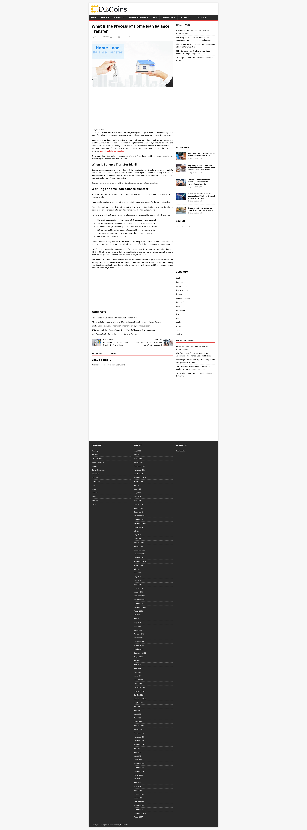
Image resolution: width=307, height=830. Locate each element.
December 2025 (139, 466)
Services (179, 330)
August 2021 (138, 657)
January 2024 (138, 546)
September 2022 (140, 607)
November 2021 (139, 645)
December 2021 (139, 641)
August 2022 (138, 611)
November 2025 (139, 470)
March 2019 (138, 760)
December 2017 (139, 802)
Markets (179, 322)
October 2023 (139, 558)
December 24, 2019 (102, 37)
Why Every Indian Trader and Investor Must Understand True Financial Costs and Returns (126, 322)
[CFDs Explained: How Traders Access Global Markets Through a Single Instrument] (181, 198)
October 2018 (139, 767)
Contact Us (201, 17)
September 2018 (140, 771)
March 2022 (138, 630)
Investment (167, 17)
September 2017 (140, 813)
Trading (179, 334)
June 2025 (137, 489)
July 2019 (137, 748)
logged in (105, 365)
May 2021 (137, 668)
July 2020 (137, 706)
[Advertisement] (134, 107)
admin (114, 37)
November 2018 (139, 763)
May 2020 (137, 714)
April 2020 (137, 718)
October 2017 (139, 809)
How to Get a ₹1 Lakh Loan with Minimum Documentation (114, 318)
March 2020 (138, 721)
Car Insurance (181, 286)
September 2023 (140, 561)
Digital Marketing (182, 290)
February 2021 (139, 680)
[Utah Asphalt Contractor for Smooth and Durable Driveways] (181, 213)
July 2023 (137, 569)
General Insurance (137, 17)
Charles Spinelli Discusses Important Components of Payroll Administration (121, 326)
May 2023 (137, 577)
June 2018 (137, 783)
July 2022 (137, 615)
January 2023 (138, 592)
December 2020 (139, 687)
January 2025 (138, 508)
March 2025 (138, 500)
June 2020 (137, 710)
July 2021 (137, 661)
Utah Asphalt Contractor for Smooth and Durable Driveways (115, 334)
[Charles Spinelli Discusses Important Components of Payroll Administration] (181, 184)
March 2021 (138, 676)
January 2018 (138, 798)
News (178, 326)
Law (155, 17)
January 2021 (138, 683)
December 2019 (139, 733)
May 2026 (137, 451)
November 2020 (139, 691)
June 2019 (137, 752)
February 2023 (139, 588)
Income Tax (185, 17)
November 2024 (139, 516)
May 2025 (137, 493)
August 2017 (138, 817)
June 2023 (137, 573)
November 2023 (139, 554)
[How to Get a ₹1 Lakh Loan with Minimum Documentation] (181, 158)
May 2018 (137, 786)
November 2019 (139, 737)
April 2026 (137, 455)
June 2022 (137, 619)
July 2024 (137, 531)
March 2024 (138, 538)
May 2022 (137, 622)
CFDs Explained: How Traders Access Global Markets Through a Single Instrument (123, 330)
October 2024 (139, 519)
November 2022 (139, 600)
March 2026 (138, 458)
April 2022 (137, 626)
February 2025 (139, 504)
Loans (123, 37)
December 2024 (139, 512)
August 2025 (138, 481)
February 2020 (139, 725)
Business (118, 17)
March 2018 (138, 790)
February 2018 (139, 794)
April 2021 (137, 672)
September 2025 (140, 477)
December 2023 (139, 550)
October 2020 (139, 695)
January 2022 (138, 638)
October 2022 (139, 603)
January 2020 (138, 729)
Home (93, 17)
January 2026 (138, 462)
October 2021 (139, 649)
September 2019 (140, 744)
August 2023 (138, 565)
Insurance (180, 306)
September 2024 (140, 523)
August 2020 (138, 702)
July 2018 (137, 779)
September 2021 (140, 653)
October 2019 (139, 741)
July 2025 (137, 485)
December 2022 (139, 596)
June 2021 (137, 664)
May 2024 (137, 535)
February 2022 (139, 634)
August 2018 (138, 775)
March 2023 (138, 584)
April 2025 (137, 496)
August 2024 (138, 527)
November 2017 (139, 805)
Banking (105, 17)
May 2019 (137, 756)
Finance (179, 294)
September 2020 (140, 699)
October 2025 (139, 474)
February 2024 (139, 542)
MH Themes (124, 825)
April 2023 (137, 580)
